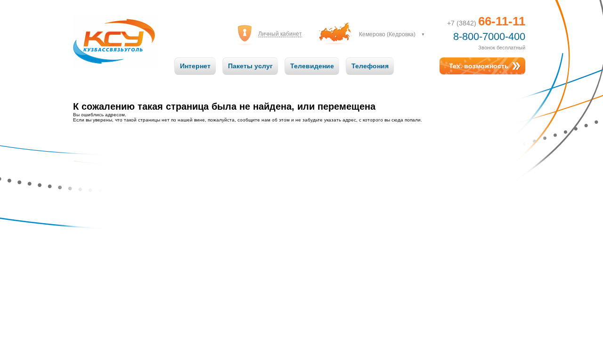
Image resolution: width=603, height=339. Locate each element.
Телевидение (312, 66)
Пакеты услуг (250, 66)
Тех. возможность (479, 66)
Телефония (370, 66)
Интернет (195, 66)
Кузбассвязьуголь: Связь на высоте (114, 32)
